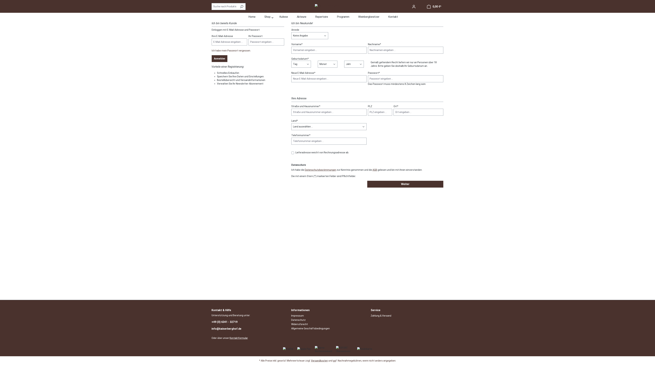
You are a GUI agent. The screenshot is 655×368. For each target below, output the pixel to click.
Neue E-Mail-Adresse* (303, 73)
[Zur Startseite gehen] (327, 6)
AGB (375, 169)
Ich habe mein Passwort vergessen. (231, 50)
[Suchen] (242, 6)
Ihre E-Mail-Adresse (222, 36)
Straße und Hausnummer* (305, 106)
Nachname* (374, 44)
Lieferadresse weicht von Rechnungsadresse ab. (322, 152)
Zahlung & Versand (381, 315)
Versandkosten (319, 360)
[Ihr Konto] (414, 6)
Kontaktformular (239, 338)
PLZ (370, 106)
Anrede (295, 29)
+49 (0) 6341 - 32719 (224, 322)
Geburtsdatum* (300, 58)
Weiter (405, 184)
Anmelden (219, 58)
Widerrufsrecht (299, 324)
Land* (294, 120)
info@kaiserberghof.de (226, 328)
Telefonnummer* (300, 135)
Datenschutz (298, 320)
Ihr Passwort (256, 36)
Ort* (396, 106)
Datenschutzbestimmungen (320, 169)
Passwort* (374, 73)
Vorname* (297, 44)
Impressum (297, 315)
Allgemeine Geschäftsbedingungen (310, 328)
